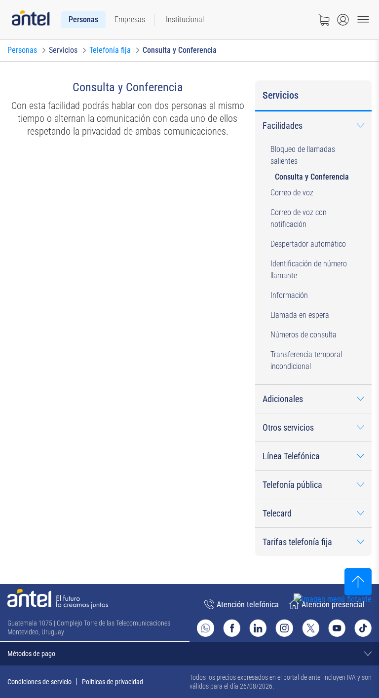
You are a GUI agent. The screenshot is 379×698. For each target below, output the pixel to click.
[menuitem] (83, 19)
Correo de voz (291, 192)
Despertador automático (308, 244)
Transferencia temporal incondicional (306, 360)
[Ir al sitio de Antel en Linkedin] (257, 627)
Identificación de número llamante (308, 269)
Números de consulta (303, 334)
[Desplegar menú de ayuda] (348, 617)
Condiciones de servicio (39, 682)
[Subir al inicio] (358, 581)
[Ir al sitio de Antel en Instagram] (284, 627)
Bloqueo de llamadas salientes (302, 155)
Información (289, 295)
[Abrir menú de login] (343, 20)
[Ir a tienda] (323, 19)
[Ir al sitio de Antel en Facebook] (231, 627)
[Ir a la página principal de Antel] (57, 599)
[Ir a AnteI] (30, 20)
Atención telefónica (248, 604)
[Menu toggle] (363, 20)
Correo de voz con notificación (298, 218)
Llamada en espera (299, 315)
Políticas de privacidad (112, 682)
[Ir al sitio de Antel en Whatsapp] (205, 628)
